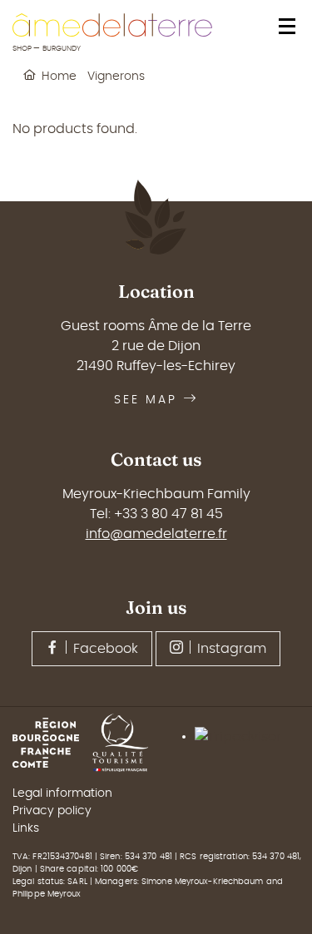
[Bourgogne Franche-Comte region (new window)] (52, 743)
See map (145, 400)
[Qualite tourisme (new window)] (126, 743)
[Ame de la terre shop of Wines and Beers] (112, 25)
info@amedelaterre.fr (156, 534)
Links (25, 828)
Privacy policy (52, 811)
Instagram (231, 648)
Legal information (62, 793)
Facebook (105, 648)
